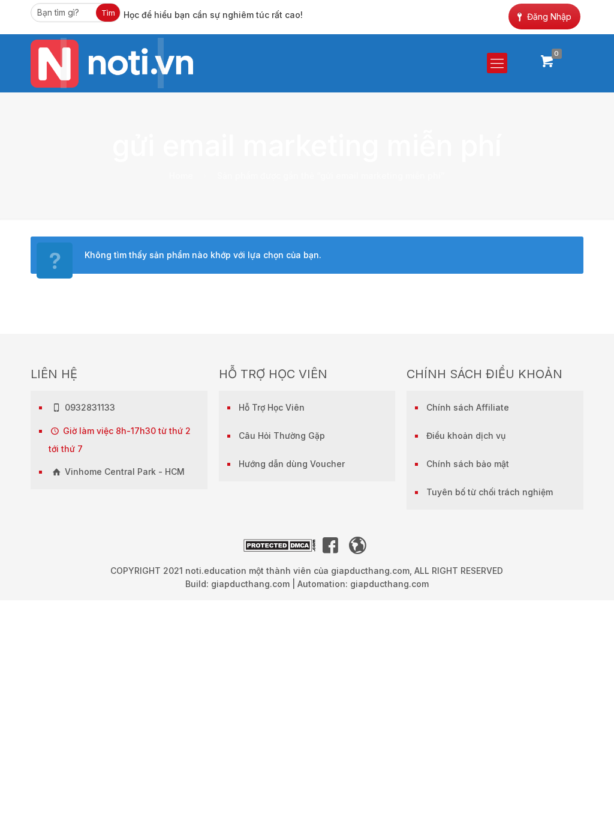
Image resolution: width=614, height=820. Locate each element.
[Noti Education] (112, 63)
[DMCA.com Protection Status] (279, 548)
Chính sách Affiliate (467, 407)
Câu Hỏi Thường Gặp (282, 435)
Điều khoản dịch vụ (465, 435)
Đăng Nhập (549, 16)
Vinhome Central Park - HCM (123, 471)
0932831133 (88, 407)
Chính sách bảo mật (467, 464)
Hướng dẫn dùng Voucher (292, 464)
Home (181, 175)
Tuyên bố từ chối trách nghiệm (489, 492)
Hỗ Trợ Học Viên (272, 407)
